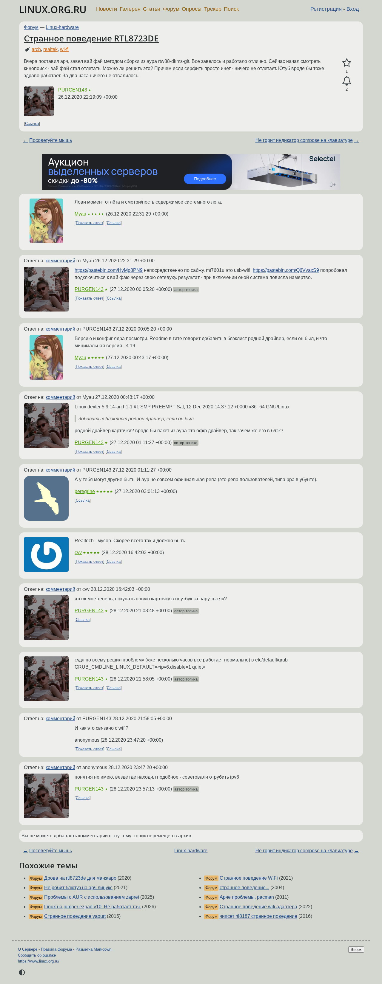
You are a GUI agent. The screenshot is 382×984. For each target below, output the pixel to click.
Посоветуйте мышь (50, 140)
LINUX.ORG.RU (53, 9)
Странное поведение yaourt (75, 916)
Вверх (356, 949)
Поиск (231, 9)
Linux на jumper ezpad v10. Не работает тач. (92, 906)
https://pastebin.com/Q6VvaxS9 (286, 270)
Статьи (151, 9)
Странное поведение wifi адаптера (258, 906)
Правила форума (56, 949)
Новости (106, 9)
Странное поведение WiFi (249, 878)
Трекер (212, 9)
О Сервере (27, 949)
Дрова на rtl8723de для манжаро (80, 878)
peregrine (85, 491)
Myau (80, 213)
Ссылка (32, 123)
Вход (352, 9)
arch (36, 49)
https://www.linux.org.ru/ (38, 961)
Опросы (191, 9)
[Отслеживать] (346, 81)
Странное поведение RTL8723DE (91, 38)
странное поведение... (244, 887)
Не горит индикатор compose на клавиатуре (304, 140)
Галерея (130, 9)
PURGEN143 (72, 89)
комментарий (60, 260)
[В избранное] (346, 63)
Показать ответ (89, 223)
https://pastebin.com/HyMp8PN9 (109, 270)
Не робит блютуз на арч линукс (78, 887)
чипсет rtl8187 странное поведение (258, 916)
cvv (78, 552)
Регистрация (326, 9)
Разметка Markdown (93, 949)
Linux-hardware (62, 27)
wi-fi (64, 49)
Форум (171, 9)
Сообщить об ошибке (37, 955)
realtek (50, 49)
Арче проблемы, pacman (247, 897)
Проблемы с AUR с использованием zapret (91, 897)
